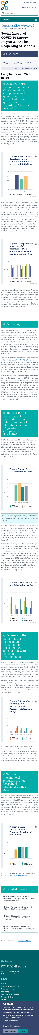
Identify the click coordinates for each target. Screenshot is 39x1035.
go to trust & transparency (25, 68)
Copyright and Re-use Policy (10, 986)
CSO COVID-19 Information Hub (15, 876)
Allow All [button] (23, 1031)
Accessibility (5, 991)
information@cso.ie (13, 974)
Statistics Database (30, 7)
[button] (11, 1020)
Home (13, 25)
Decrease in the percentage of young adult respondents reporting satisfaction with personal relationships (14, 646)
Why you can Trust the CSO (17, 63)
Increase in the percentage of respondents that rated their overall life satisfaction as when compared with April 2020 (15, 423)
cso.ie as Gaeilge (31, 3)
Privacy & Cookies (7, 997)
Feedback (4, 1000)
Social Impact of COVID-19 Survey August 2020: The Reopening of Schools (18, 26)
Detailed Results (16, 889)
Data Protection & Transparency (11, 994)
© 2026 (3, 983)
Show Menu (6, 19)
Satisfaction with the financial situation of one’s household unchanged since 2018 (16, 782)
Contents (12, 54)
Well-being (13, 324)
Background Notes (21, 380)
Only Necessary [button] (10, 1031)
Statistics (19, 25)
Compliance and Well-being (17, 28)
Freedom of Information (8, 989)
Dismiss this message (11, 1026)
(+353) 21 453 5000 (13, 971)
